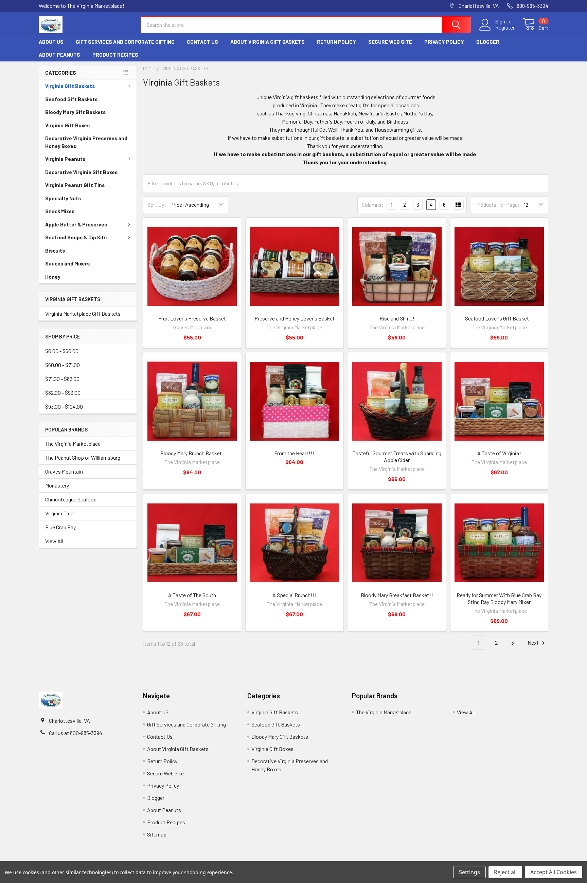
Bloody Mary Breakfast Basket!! (397, 595)
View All (54, 541)
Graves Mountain (64, 471)
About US (51, 42)
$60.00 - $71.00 (62, 365)
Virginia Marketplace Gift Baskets (83, 313)
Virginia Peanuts (65, 159)
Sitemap (156, 834)
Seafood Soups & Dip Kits (76, 237)
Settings (469, 872)
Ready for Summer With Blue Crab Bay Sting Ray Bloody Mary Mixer (499, 598)
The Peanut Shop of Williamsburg (82, 457)
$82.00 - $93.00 (63, 392)
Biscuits (55, 250)
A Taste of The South (192, 595)
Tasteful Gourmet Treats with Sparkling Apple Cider (397, 456)
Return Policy (336, 42)
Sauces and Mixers (67, 263)
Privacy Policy (444, 42)
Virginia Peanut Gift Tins (75, 185)
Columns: (373, 204)
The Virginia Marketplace (73, 443)
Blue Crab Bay (60, 527)
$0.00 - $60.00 (61, 351)
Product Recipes (115, 55)
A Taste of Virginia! (499, 453)
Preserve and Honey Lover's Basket (294, 318)
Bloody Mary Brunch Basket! (192, 453)
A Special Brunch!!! (294, 595)
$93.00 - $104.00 (64, 406)
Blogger (487, 42)
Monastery (57, 485)
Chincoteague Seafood (70, 499)
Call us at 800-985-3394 (75, 733)
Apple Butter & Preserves (76, 224)
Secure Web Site (390, 42)
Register (505, 27)
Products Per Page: (497, 204)
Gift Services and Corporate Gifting (125, 42)
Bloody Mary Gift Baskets (75, 112)
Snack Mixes (59, 211)
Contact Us (202, 42)
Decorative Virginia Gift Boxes (81, 172)
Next (534, 642)
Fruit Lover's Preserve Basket (192, 318)
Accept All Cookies (553, 872)
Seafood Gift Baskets (71, 99)
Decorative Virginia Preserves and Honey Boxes (86, 142)
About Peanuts (59, 55)
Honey (52, 277)
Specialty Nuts (63, 198)
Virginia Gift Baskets (70, 86)
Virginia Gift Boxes (67, 125)
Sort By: (156, 204)
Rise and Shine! (396, 318)
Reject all (505, 872)
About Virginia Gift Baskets (267, 42)
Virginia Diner (60, 513)
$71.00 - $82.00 (62, 378)
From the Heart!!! (294, 453)
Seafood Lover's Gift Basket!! (499, 318)
